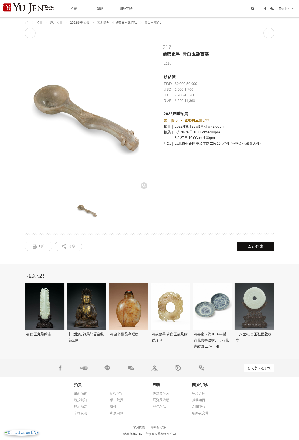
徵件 (113, 406)
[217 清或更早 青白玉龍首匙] (87, 211)
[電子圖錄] (178, 368)
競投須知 (80, 400)
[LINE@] (107, 368)
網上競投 (116, 400)
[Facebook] (264, 8)
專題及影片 (161, 393)
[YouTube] (83, 368)
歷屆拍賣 (56, 22)
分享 (71, 246)
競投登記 (116, 393)
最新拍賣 (80, 393)
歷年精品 (159, 406)
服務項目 (198, 400)
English (284, 8)
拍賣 (39, 22)
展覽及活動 (161, 400)
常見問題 (139, 427)
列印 (42, 246)
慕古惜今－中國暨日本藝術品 (117, 22)
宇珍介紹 (198, 393)
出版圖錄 (116, 413)
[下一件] (268, 33)
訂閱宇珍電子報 (259, 368)
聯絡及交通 (200, 413)
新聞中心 (198, 406)
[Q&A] (201, 368)
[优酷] (154, 368)
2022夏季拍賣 (79, 22)
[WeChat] (271, 8)
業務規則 (80, 413)
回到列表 (255, 246)
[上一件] (30, 33)
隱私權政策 (158, 427)
